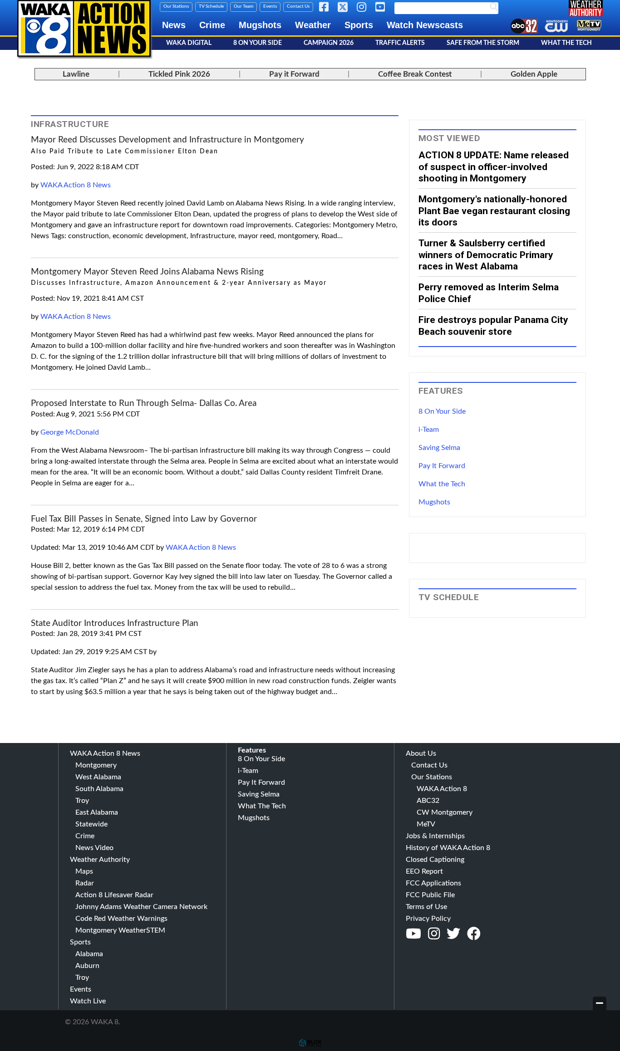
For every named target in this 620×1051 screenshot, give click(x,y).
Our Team (243, 6)
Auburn (87, 965)
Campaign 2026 (329, 43)
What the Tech (441, 484)
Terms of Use (426, 906)
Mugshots (260, 25)
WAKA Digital (189, 43)
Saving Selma (439, 447)
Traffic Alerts (400, 43)
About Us (421, 753)
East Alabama (96, 812)
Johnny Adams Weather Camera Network (141, 906)
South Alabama (99, 788)
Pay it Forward (294, 74)
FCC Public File (430, 895)
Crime (212, 25)
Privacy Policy (428, 918)
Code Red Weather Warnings (121, 918)
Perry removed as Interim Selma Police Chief (488, 292)
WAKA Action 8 (442, 788)
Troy (82, 800)
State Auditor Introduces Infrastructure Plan (114, 623)
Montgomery (96, 765)
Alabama (89, 954)
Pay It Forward (441, 465)
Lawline (76, 74)
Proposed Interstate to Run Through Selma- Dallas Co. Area (143, 403)
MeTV (426, 824)
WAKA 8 (84, 28)
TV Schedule (211, 6)
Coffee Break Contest (415, 74)
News (174, 25)
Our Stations (176, 6)
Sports (358, 25)
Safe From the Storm (483, 43)
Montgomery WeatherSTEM (120, 930)
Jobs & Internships (435, 836)
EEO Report (424, 871)
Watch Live (88, 1001)
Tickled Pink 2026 (179, 74)
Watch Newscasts (425, 25)
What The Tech (566, 43)
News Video (94, 847)
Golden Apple (534, 74)
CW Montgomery (444, 812)
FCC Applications (433, 883)
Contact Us (298, 6)
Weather (313, 25)
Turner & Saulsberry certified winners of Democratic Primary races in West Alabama (485, 254)
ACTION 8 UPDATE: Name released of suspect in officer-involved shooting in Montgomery (493, 166)
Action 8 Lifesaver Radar (114, 895)
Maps (84, 871)
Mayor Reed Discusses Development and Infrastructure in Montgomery (167, 140)
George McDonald (69, 432)
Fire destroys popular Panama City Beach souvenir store (493, 325)
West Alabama (98, 777)
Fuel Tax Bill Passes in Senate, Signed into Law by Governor (144, 519)
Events (270, 6)
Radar (84, 883)
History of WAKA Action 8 (448, 847)
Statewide (91, 824)
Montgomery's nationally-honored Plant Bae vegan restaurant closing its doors (494, 210)
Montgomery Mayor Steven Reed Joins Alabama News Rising (147, 272)
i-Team (428, 429)
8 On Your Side (257, 43)
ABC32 (428, 800)
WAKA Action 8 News (75, 185)
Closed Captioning (435, 859)
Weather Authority (100, 859)
